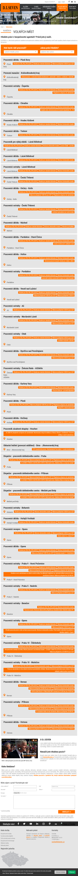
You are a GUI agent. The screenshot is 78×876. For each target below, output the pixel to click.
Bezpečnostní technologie (7, 840)
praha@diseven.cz (58, 842)
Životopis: (3, 793)
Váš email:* (3, 789)
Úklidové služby (5, 843)
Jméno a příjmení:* (4, 786)
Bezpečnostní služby (6, 833)
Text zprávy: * (3, 796)
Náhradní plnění (49, 7)
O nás (36, 7)
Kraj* (40, 786)
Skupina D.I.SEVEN (49, 2)
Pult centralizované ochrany (8, 838)
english (63, 2)
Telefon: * (41, 789)
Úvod (2, 27)
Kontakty (72, 7)
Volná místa (62, 7)
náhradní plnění (37, 835)
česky (59, 2)
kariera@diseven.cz (48, 757)
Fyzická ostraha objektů (7, 836)
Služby (25, 7)
